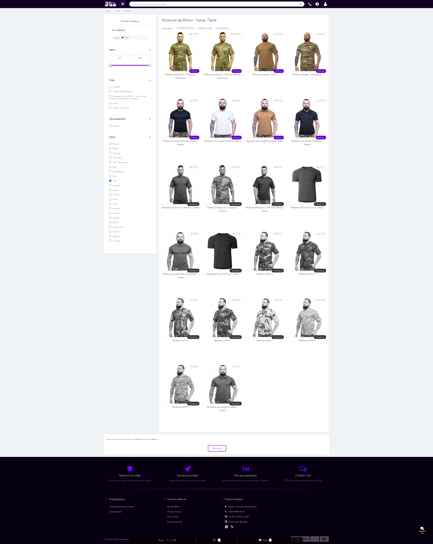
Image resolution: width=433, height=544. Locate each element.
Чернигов (116, 236)
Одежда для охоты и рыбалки (145, 439)
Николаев (116, 185)
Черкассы (116, 231)
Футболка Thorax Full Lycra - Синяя (222, 274)
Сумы (114, 204)
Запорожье (117, 157)
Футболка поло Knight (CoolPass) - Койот (264, 141)
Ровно (114, 199)
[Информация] (317, 3)
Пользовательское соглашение (121, 506)
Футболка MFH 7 (265, 340)
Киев (114, 167)
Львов (126, 37)
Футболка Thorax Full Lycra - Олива (307, 207)
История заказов (174, 511)
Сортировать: (167, 28)
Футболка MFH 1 (265, 274)
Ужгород (115, 213)
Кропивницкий (118, 171)
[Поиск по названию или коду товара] (300, 4)
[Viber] (232, 527)
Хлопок (115, 103)
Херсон (115, 222)
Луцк (114, 176)
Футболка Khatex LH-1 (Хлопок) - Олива (180, 207)
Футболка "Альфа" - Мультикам (307, 74)
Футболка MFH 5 (180, 340)
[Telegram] (226, 527)
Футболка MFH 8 (307, 340)
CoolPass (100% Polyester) (122, 91)
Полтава (115, 194)
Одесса (115, 190)
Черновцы (116, 241)
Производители (115, 511)
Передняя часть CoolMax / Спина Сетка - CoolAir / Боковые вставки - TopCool (128, 97)
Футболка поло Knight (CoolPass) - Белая (222, 141)
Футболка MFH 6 (222, 340)
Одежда (117, 11)
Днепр (115, 148)
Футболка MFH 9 (180, 407)
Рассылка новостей (174, 522)
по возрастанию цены (185, 28)
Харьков (115, 218)
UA (174, 540)
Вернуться (217, 448)
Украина (115, 126)
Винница (115, 144)
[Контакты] (310, 3)
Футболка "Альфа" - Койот (265, 74)
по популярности (222, 28)
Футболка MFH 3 (307, 274)
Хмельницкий (117, 227)
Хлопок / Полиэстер (120, 108)
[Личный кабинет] (325, 3)
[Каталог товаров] (123, 3)
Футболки (128, 11)
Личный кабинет (173, 506)
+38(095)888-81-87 (236, 511)
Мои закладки (173, 516)
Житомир (116, 153)
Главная (108, 11)
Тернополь (116, 208)
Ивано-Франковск (119, 162)
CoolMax (116, 87)
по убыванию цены (205, 28)
